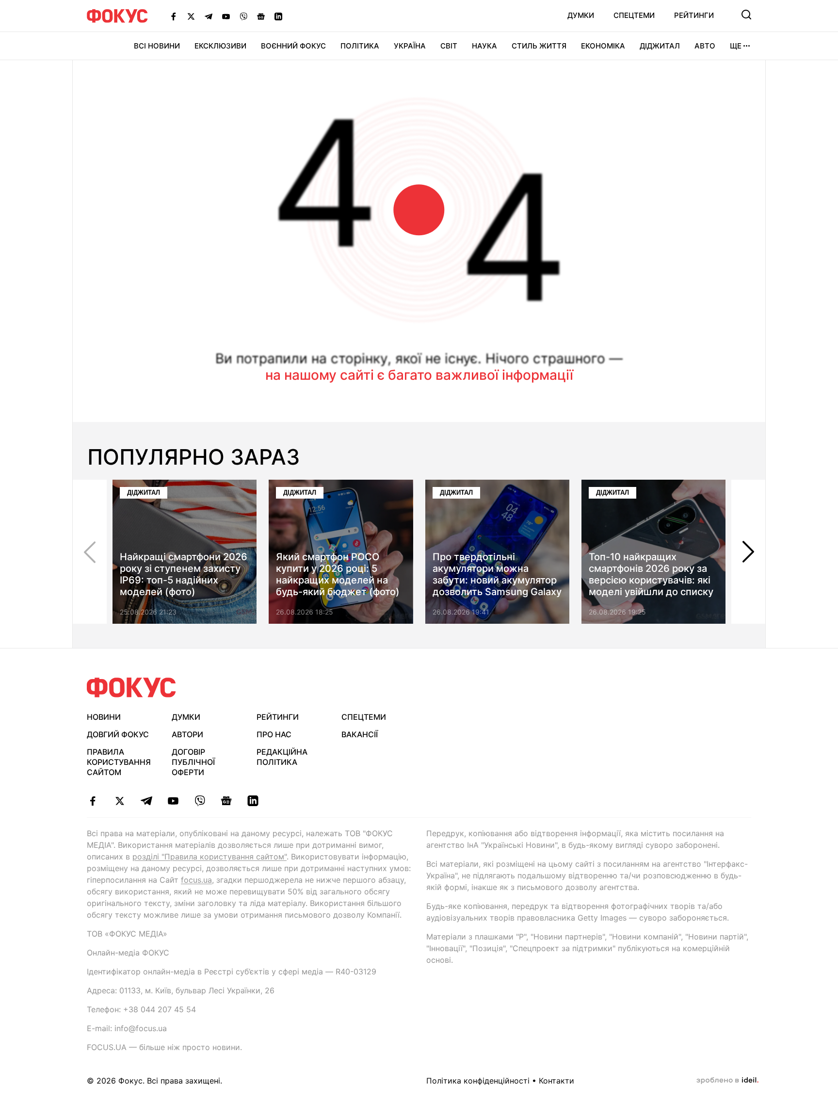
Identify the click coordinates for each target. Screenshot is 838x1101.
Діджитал (660, 45)
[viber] (199, 800)
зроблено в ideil (727, 1080)
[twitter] (119, 800)
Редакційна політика (282, 757)
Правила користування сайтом (119, 762)
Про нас (274, 734)
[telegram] (146, 800)
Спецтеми (634, 15)
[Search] (746, 14)
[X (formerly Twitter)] (191, 16)
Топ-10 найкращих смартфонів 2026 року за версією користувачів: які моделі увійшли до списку (651, 574)
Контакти (556, 1080)
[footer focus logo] (131, 687)
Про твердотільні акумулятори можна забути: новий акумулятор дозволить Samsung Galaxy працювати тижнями (497, 580)
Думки (580, 15)
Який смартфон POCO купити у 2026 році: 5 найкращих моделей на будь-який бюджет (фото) (338, 574)
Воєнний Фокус (293, 45)
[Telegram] (208, 16)
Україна (410, 45)
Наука (484, 45)
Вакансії (359, 734)
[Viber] (243, 16)
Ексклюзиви (220, 45)
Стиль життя (539, 45)
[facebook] (93, 800)
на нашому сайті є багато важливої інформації (419, 375)
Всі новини (157, 45)
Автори (187, 734)
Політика (359, 45)
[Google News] (261, 16)
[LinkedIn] (278, 16)
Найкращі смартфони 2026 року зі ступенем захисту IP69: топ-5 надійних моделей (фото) (183, 574)
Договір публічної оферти (193, 762)
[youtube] (173, 800)
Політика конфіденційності (478, 1080)
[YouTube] (226, 16)
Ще (735, 45)
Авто (704, 45)
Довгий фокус (118, 734)
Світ (448, 45)
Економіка (603, 45)
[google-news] (226, 800)
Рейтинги (694, 15)
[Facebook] (173, 16)
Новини (104, 717)
